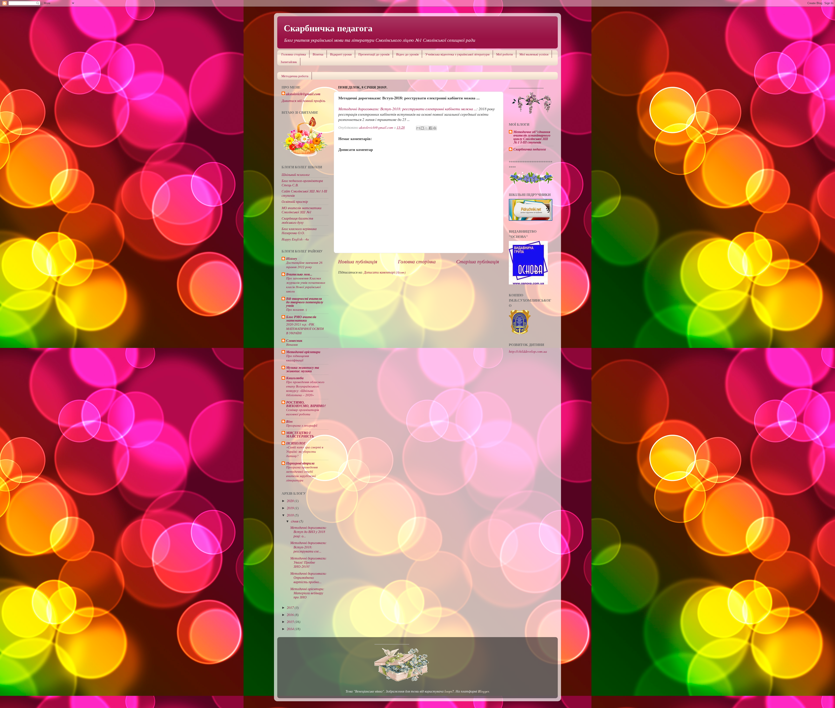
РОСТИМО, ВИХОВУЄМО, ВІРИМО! (306, 404)
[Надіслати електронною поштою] (418, 128)
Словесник (294, 340)
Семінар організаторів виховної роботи (302, 411)
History (291, 258)
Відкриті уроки (341, 54)
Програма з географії (301, 425)
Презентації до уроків (373, 54)
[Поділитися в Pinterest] (435, 128)
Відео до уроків (407, 54)
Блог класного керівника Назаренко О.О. (299, 230)
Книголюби (295, 377)
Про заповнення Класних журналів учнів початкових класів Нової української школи (305, 284)
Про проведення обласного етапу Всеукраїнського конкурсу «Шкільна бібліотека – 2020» (305, 388)
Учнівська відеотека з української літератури (457, 54)
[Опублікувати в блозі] (422, 128)
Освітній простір (295, 201)
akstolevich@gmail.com (303, 94)
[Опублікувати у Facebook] (430, 128)
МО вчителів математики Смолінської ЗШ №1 (301, 209)
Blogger (483, 691)
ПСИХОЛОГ (296, 443)
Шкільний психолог (296, 174)
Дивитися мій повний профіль (303, 100)
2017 (291, 607)
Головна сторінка (293, 54)
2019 (291, 508)
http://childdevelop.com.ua (528, 351)
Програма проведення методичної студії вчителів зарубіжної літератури (302, 473)
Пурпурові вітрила (300, 463)
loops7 (449, 691)
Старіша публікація (477, 261)
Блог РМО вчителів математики (301, 318)
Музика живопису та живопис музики (302, 369)
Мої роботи (504, 54)
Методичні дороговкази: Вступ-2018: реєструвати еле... (308, 546)
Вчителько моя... (299, 274)
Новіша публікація (357, 261)
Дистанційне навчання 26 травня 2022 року (304, 264)
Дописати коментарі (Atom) (385, 272)
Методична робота (294, 76)
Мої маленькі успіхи (533, 54)
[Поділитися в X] (426, 128)
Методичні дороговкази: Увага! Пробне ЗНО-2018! (308, 562)
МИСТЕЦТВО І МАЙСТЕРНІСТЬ (300, 434)
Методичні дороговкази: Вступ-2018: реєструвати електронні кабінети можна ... (407, 108)
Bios (289, 421)
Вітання (292, 344)
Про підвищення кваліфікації (297, 358)
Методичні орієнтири (303, 351)
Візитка (318, 54)
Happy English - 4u (295, 239)
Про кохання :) (296, 309)
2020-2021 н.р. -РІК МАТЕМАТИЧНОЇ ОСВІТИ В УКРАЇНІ (305, 328)
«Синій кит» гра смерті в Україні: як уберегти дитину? (304, 451)
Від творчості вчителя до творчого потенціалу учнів (304, 302)
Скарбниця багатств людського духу (297, 220)
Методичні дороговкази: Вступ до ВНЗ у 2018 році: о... (308, 531)
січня (295, 521)
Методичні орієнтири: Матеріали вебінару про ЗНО (307, 592)
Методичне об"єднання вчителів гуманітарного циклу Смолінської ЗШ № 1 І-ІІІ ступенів (531, 137)
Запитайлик (289, 62)
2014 (291, 628)
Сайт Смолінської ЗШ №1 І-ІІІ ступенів (304, 193)
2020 (291, 500)
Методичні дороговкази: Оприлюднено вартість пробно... (308, 577)
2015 (291, 621)
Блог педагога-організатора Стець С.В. (302, 182)
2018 (291, 515)
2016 (291, 614)
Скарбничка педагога (328, 27)
